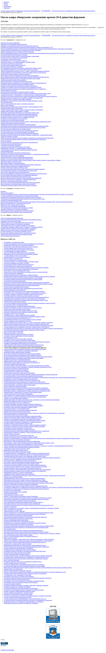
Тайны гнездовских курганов (9, 136)
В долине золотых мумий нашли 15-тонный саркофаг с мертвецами (20, 56)
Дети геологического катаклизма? (13, 331)
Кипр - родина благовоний (11, 560)
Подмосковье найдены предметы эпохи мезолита (18, 266)
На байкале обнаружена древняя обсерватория (17, 359)
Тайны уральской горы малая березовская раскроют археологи (21, 447)
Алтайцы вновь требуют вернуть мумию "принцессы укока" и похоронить (22, 109)
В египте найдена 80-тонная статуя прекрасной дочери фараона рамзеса (21, 219)
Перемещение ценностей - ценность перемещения (18, 472)
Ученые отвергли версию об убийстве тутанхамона (15, 224)
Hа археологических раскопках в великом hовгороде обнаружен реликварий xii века (25, 126)
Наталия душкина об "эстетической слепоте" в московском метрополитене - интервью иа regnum (31, 508)
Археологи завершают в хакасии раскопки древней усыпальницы (22, 404)
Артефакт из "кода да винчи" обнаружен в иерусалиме (19, 340)
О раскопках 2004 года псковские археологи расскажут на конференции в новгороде (28, 600)
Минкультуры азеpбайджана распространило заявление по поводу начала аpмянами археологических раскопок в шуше (37, 567)
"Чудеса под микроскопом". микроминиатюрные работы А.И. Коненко (24, 564)
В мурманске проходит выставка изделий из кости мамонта (21, 582)
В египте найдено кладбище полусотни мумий (14, 57)
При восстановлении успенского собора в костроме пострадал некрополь (25, 514)
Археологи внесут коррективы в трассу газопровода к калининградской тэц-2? (26, 557)
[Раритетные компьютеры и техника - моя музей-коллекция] (53, 622)
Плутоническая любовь (10, 493)
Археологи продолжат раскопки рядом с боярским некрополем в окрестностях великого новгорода (29, 96)
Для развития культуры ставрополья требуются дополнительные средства (25, 542)
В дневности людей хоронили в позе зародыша (14, 118)
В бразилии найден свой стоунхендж (11, 161)
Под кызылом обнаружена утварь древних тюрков (18, 535)
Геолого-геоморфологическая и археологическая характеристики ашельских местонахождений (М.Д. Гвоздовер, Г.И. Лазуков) (36, 49)
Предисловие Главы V (7, 193)
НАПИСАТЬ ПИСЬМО (7, 650)
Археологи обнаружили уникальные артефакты (14, 209)
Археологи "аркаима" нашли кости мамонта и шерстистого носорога (23, 294)
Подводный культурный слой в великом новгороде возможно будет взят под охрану (28, 497)
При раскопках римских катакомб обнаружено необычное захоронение (21, 164)
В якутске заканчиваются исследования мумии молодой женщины (19, 133)
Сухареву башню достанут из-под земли (15, 255)
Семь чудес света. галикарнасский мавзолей (13, 206)
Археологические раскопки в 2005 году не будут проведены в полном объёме (26, 481)
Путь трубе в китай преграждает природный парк (15, 172)
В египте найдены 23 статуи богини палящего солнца (16, 231)
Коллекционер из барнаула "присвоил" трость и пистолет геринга (22, 432)
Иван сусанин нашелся (7, 105)
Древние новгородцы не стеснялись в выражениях (18, 393)
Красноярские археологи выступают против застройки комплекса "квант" (22, 100)
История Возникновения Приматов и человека (14, 54)
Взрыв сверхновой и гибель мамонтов (15, 290)
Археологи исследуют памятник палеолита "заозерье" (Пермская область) (25, 465)
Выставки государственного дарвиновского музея (18, 594)
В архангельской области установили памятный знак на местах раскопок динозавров (28, 555)
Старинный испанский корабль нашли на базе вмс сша (16, 212)
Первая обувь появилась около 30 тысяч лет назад (18, 401)
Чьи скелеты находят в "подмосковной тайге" (17, 408)
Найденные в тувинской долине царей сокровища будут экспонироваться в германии (25, 154)
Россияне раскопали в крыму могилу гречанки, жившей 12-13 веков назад (22, 98)
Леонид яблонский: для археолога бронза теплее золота (16, 81)
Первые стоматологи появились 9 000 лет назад (14, 167)
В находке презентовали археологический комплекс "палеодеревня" (23, 278)
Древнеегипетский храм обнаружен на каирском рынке (16, 234)
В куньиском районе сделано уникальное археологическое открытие (23, 376)
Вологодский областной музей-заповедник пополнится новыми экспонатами (26, 388)
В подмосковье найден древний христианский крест (19, 264)
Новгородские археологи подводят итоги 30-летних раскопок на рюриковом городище (28, 325)
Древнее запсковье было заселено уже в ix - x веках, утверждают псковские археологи (25, 71)
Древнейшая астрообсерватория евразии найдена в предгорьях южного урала (23, 199)
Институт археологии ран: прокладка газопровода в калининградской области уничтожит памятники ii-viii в (35, 572)
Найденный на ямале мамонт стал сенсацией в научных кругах (22, 362)
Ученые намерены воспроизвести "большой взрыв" (18, 593)
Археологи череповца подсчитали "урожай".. (17, 263)
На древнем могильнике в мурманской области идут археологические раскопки (26, 454)
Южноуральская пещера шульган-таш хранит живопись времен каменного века (26, 324)
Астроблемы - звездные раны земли (11, 59)
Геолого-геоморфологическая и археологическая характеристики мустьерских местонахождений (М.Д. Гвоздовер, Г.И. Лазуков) (37, 194)
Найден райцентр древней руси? (13, 258)
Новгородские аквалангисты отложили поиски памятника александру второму (26, 499)
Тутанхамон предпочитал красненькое (11, 63)
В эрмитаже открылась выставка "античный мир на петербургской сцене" (25, 551)
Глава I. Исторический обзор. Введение (12, 218)
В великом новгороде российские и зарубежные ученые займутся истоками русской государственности (33, 328)
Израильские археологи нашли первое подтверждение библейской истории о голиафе (28, 284)
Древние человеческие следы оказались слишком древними (21, 275)
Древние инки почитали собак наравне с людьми (14, 111)
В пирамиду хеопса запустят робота (11, 221)
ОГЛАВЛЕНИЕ (45, 35)
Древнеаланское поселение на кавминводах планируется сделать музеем (24, 382)
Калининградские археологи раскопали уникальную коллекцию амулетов (25, 523)
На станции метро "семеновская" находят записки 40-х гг (20, 460)
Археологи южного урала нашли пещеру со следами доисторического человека (26, 365)
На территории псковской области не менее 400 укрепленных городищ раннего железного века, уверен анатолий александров (36, 201)
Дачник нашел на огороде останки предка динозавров (19, 373)
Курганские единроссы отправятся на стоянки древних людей (21, 463)
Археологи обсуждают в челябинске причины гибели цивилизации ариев (25, 349)
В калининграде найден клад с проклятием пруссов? (19, 521)
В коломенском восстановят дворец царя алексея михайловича (21, 285)
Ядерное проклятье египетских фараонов (12, 155)
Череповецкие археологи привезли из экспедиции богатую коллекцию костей (26, 527)
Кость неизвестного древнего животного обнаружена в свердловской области (26, 395)
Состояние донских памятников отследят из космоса (19, 336)
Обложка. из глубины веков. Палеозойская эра (14, 44)
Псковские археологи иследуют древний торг (17, 402)
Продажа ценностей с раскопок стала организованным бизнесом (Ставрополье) (26, 546)
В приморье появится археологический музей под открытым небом (23, 279)
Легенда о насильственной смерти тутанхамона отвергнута (17, 103)
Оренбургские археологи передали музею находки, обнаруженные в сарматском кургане (26, 121)
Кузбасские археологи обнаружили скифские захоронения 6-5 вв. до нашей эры (23, 89)
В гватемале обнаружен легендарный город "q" (17, 318)
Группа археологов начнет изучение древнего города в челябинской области (25, 486)
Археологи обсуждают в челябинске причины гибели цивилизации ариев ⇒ (73, 35)
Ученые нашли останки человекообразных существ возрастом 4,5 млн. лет (25, 598)
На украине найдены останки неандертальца (16, 579)
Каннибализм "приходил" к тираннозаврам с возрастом (16, 148)
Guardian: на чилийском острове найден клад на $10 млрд (20, 343)
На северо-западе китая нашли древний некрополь (15, 166)
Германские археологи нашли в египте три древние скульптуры (19, 185)
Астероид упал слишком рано (12, 490)
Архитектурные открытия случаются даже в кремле (18, 524)
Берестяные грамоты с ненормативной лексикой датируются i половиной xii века (27, 391)
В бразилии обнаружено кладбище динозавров (17, 587)
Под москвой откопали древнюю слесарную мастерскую (20, 500)
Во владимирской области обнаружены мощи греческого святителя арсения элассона (25, 77)
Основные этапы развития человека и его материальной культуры (19, 46)
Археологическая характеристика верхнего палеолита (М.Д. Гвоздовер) (21, 197)
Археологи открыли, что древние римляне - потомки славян (18, 62)
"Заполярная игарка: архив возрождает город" (17, 448)
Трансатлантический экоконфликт (13, 273)
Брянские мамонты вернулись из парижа (15, 492)
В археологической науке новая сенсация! (16, 414)
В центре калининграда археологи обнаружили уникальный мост (19, 142)
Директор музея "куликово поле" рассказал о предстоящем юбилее (23, 392)
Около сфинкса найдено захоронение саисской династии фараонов (20, 75)
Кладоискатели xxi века (10, 337)
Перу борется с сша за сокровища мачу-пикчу (17, 270)
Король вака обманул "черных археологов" (13, 163)
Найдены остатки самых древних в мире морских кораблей (17, 230)
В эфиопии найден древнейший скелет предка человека (20, 549)
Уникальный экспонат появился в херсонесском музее (19, 429)
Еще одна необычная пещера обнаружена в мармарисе (19, 252)
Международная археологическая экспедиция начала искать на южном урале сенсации (28, 483)
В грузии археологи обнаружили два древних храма (15, 129)
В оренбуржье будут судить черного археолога (14, 60)
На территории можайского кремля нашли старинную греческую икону (24, 330)
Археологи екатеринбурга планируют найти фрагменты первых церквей (24, 420)
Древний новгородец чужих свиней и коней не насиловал (20, 410)
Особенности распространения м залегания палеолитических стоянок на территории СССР (27, 47)
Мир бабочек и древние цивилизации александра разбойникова (22, 441)
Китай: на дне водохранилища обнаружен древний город (17, 158)
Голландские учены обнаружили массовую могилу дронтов (21, 246)
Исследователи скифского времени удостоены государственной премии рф (25, 517)
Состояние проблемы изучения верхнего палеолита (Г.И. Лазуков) (19, 196)
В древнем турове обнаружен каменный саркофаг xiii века (17, 84)
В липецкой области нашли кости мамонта (16, 370)
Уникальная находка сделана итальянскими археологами (17, 157)
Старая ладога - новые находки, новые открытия (17, 543)
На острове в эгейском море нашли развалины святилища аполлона (23, 462)
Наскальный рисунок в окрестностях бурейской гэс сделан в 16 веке (23, 444)
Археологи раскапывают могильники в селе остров (15, 147)
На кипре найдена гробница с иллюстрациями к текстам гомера (19, 170)
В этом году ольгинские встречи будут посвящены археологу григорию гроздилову (27, 595)
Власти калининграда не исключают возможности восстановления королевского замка (28, 512)
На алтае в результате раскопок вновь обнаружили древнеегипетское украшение (26, 282)
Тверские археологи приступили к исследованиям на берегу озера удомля (25, 456)
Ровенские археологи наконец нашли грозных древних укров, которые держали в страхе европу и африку (31, 160)
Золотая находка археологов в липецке (12, 66)
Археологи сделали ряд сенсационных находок (14, 181)
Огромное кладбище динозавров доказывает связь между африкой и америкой (26, 585)
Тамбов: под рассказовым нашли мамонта (16, 398)
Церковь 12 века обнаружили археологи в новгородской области (19, 86)
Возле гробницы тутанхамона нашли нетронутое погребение (18, 184)
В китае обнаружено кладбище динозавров (13, 123)
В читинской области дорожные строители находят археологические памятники (27, 383)
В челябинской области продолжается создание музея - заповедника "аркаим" (26, 558)
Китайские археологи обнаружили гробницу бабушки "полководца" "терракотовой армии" (26, 135)
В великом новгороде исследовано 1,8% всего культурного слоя (22, 380)
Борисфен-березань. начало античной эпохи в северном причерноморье (24, 478)
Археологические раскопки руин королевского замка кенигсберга (22, 416)
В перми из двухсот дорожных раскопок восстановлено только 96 (22, 459)
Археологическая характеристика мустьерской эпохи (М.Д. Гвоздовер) (21, 50)
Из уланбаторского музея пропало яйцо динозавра (18, 339)
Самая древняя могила (7, 151)
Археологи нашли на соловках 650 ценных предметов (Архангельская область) (26, 297)
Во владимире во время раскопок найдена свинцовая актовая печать (23, 530)
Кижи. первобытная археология (13, 509)
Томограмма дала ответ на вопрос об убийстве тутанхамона (18, 225)
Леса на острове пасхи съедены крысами (15, 260)
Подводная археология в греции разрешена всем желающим (21, 269)
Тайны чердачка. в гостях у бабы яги (14, 511)
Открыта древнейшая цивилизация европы (16, 520)
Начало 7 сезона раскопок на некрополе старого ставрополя (21, 496)
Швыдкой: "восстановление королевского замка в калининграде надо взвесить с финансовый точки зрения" (34, 475)
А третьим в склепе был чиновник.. (11, 145)
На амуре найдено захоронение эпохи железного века (16, 176)
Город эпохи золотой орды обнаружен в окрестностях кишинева (22, 353)
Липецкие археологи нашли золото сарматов (13, 80)
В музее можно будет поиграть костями (15, 386)
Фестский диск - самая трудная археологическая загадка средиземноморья (25, 396)
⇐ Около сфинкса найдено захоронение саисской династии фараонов (20, 35)
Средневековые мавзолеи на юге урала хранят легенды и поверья (19, 69)
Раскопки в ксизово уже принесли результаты (17, 440)
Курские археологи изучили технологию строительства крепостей (19, 130)
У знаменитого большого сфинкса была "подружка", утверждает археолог (22, 227)
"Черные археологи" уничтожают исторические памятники (21, 350)
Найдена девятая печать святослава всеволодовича (18, 518)
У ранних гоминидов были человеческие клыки (17, 597)
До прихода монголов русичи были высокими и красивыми (18, 132)
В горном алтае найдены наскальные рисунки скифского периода (22, 355)
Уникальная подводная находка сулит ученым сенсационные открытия (24, 291)
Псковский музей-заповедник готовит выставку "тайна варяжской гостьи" (22, 106)
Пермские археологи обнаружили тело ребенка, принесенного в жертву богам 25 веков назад (27, 138)
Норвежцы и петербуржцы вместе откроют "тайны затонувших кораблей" (25, 425)
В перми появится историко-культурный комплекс (18, 515)
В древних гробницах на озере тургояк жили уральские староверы (23, 307)
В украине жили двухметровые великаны (12, 120)
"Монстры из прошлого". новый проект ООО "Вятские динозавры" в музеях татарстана (29, 539)
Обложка (3, 191)
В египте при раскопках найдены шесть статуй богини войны (18, 233)
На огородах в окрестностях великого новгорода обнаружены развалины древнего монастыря (30, 374)
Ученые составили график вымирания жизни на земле (19, 591)
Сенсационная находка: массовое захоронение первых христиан (19, 150)
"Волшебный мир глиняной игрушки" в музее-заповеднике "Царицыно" (24, 298)
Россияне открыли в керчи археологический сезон (18, 423)
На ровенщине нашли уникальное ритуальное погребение (17, 210)
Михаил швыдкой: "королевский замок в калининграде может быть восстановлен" (27, 469)
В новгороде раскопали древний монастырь (16, 368)
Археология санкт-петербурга (12, 584)
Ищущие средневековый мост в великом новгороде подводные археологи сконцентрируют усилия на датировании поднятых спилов (42, 438)
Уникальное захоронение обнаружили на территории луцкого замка (20, 112)
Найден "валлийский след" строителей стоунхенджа (15, 203)
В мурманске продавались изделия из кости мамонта (19, 576)
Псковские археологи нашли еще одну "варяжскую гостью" (18, 117)
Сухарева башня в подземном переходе (15, 251)
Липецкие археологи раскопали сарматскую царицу (15, 74)
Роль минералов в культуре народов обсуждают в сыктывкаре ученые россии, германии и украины (32, 533)
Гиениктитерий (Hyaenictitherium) (10, 43)
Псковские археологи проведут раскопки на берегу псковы (17, 92)
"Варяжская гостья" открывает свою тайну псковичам (16, 99)
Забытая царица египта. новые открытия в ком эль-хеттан (17, 222)
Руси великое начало (6, 102)
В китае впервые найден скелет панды (12, 108)
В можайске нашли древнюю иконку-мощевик (17, 352)
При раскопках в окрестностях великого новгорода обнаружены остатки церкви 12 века (26, 93)
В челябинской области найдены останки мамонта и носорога (21, 295)
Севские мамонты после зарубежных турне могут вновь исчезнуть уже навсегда (23, 72)
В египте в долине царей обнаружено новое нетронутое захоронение (20, 182)
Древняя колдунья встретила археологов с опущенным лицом (18, 124)
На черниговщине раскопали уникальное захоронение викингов (19, 114)
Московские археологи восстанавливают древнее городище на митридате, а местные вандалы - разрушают (34, 413)
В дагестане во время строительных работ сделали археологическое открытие (23, 169)
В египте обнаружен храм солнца (10, 236)
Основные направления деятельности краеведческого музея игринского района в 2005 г (29, 526)
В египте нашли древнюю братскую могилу (13, 65)
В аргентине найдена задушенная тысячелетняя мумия (19, 306)
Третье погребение (6, 141)
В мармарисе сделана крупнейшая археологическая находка (21, 379)
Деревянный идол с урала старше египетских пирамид (19, 315)
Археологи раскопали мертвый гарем (11, 200)
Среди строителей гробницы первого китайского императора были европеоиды (23, 139)
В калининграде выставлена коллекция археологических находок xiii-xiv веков (23, 127)
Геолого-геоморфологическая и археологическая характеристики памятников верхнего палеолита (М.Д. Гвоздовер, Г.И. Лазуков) (37, 53)
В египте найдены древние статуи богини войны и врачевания (18, 228)
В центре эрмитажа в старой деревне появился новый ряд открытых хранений (26, 267)
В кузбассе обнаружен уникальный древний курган (15, 152)
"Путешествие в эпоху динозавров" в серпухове (17, 575)
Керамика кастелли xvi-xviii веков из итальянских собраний (21, 254)
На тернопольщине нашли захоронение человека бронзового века (19, 115)
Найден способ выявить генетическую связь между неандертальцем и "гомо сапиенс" (28, 541)
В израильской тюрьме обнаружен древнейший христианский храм (23, 288)
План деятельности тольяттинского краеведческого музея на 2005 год (23, 502)
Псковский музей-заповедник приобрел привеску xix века (20, 310)
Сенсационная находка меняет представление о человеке (17, 207)
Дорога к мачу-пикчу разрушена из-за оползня (17, 309)
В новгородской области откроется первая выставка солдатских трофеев (24, 566)
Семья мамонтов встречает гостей (13, 494)
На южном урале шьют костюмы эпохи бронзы (17, 552)
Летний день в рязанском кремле (13, 477)
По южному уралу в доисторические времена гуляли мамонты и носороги (25, 292)
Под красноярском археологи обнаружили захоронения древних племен (21, 68)
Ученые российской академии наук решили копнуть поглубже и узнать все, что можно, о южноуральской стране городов (38, 445)
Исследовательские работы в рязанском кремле (17, 451)
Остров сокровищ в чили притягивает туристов (17, 321)
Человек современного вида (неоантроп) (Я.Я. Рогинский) (17, 51)
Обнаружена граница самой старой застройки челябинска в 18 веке (23, 417)
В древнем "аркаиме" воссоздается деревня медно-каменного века (22, 561)
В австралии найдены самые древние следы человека (19, 249)
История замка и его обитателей (13, 569)
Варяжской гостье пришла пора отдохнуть (13, 204)
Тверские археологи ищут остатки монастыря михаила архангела (22, 468)
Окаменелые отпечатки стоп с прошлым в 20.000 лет (19, 245)
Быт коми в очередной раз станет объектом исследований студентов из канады (26, 532)
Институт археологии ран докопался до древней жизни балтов (18, 179)
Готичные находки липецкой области (11, 144)
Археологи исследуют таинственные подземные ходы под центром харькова (25, 272)
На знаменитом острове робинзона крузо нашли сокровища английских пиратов (27, 342)
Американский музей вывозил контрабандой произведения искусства (24, 344)
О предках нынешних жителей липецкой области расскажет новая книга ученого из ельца (29, 303)
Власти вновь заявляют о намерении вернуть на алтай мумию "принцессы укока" (24, 173)
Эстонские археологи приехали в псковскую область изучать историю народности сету (29, 505)
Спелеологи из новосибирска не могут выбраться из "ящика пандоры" (24, 590)
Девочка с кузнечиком (10, 506)
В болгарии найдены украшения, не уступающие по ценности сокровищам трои (23, 83)
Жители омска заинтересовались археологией (17, 411)
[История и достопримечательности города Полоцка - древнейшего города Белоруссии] (53, 638)
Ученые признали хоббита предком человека (16, 554)
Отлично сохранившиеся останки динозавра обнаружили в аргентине (24, 243)
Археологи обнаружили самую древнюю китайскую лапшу (21, 312)
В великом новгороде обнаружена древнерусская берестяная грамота (23, 405)
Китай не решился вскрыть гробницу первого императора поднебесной (21, 178)
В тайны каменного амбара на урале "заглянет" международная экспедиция (25, 466)
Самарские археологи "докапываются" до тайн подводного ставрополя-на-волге (23, 95)
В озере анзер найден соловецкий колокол (16, 304)
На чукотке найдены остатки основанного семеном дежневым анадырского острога (27, 367)
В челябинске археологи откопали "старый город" (18, 428)
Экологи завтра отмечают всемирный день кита (17, 570)
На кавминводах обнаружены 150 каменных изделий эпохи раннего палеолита (26, 489)
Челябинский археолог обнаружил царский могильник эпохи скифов (20, 78)
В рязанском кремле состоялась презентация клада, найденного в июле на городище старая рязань (32, 399)
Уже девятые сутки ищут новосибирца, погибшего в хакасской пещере (24, 581)
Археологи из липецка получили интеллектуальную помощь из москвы (21, 87)
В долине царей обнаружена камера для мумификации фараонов (19, 175)
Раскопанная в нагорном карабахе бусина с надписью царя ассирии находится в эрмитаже (29, 276)
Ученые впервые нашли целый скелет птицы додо (18, 248)
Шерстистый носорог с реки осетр (13, 333)
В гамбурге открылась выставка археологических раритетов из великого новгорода (27, 578)
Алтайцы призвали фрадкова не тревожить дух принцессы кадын (22, 422)
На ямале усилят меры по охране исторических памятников (21, 484)
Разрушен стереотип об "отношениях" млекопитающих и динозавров (23, 601)
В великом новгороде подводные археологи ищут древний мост (22, 503)
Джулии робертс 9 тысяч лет (9, 90)
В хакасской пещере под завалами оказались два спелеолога (21, 588)
